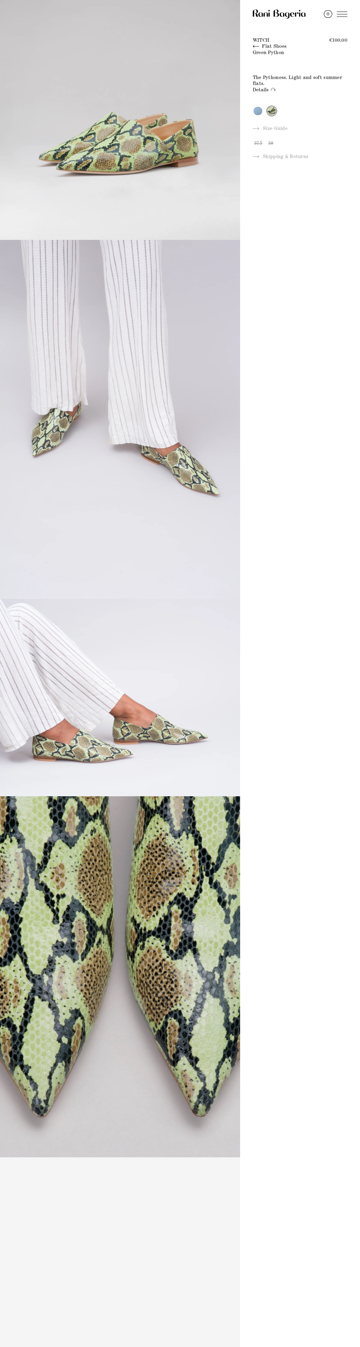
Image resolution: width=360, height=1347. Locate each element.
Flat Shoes (274, 46)
